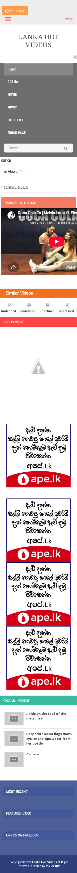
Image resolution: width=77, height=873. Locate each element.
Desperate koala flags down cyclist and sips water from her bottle (49, 738)
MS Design (53, 866)
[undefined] (9, 304)
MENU (69, 18)
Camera (32, 754)
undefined (8, 311)
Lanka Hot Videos (38, 40)
